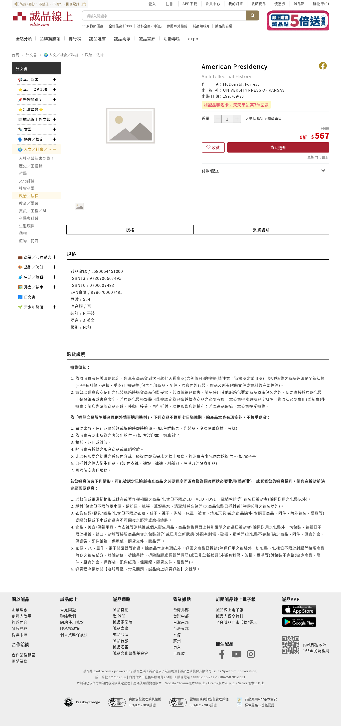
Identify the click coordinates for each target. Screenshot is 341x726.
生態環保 (27, 225)
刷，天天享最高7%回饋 (236, 105)
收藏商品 (258, 3)
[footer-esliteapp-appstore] (299, 609)
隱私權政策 (70, 628)
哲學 (23, 173)
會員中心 (212, 3)
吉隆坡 (179, 653)
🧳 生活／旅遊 (31, 277)
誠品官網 (121, 609)
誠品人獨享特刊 (230, 615)
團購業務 (19, 661)
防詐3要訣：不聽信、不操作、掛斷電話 (53, 3)
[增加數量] (237, 119)
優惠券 (279, 3)
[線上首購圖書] (298, 20)
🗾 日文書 (27, 297)
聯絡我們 (68, 615)
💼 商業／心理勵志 (34, 257)
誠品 (121, 615)
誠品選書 (97, 38)
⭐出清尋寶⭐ (31, 109)
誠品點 (299, 3)
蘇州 (177, 640)
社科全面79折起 (149, 25)
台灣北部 (181, 609)
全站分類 (24, 38)
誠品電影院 (123, 621)
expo (193, 38)
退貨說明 (261, 230)
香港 (177, 634)
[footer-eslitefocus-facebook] (222, 653)
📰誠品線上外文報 (34, 119)
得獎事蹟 (19, 634)
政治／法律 (94, 54)
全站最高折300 (120, 25)
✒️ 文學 (25, 129)
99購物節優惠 (93, 25)
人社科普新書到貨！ (36, 158)
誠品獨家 (122, 38)
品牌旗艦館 (50, 38)
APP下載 (189, 3)
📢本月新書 (28, 79)
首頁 (15, 54)
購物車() (321, 3)
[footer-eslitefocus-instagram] (251, 653)
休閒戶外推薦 (177, 25)
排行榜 (75, 38)
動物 (23, 233)
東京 (177, 647)
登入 (152, 3)
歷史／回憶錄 (31, 165)
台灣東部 (181, 628)
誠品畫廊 (147, 38)
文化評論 (27, 180)
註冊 (169, 3)
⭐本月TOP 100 (32, 89)
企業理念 (19, 609)
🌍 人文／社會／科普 (61, 54)
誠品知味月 (201, 25)
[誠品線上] (43, 18)
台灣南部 (181, 622)
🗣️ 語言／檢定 (31, 139)
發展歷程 (19, 628)
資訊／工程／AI (32, 210)
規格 (130, 230)
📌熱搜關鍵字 (30, 99)
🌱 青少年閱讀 (31, 307)
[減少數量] (218, 119)
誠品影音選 (223, 25)
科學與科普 (29, 218)
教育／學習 (29, 203)
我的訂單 (235, 3)
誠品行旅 (121, 640)
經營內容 (19, 622)
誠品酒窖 (121, 646)
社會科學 (27, 188)
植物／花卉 (29, 240)
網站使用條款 (72, 622)
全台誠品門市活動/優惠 (236, 622)
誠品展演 (121, 634)
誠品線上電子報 (230, 609)
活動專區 (172, 38)
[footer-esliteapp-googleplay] (299, 621)
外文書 (31, 54)
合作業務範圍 (23, 654)
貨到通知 (278, 147)
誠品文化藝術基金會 (130, 653)
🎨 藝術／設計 (31, 267)
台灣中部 (181, 615)
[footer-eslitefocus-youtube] (236, 653)
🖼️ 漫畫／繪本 (31, 287)
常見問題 (68, 609)
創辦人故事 (21, 615)
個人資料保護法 (74, 634)
